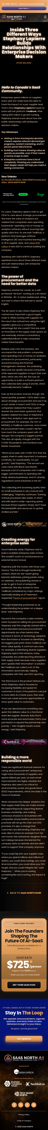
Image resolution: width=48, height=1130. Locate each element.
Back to (25, 893)
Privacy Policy (24, 1114)
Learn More (23, 8)
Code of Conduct (24, 1121)
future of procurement (25, 598)
